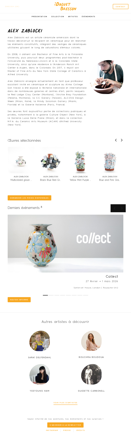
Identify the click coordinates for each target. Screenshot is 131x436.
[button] (122, 140)
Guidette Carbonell (91, 391)
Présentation (39, 16)
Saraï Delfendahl (39, 358)
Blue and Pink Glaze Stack (113, 180)
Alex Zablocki (21, 177)
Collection (57, 16)
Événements (88, 16)
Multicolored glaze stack (23, 180)
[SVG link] (65, 6)
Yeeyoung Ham (39, 391)
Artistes (73, 16)
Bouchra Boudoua (91, 357)
